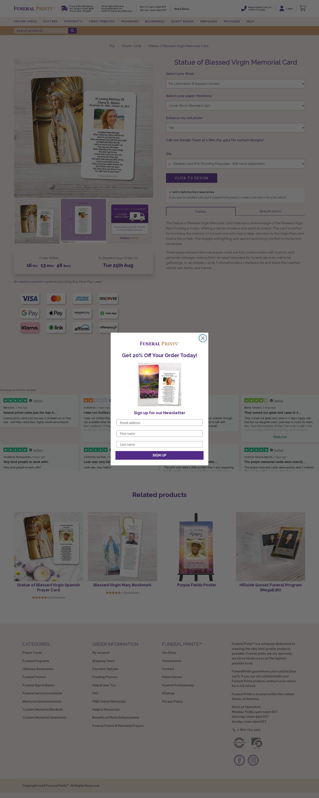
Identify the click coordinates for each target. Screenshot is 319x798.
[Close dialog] (203, 338)
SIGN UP (159, 455)
